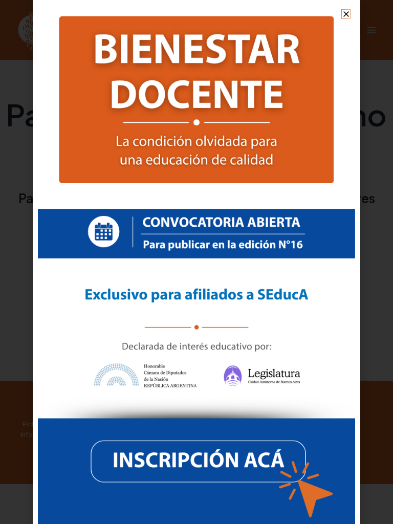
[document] (196, 262)
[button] (346, 14)
